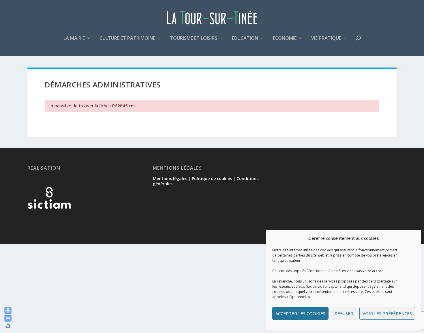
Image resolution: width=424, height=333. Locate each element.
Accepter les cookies (300, 313)
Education (245, 38)
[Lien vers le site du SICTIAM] (49, 218)
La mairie (74, 38)
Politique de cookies (212, 178)
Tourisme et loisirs (193, 38)
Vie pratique (326, 38)
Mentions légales (170, 178)
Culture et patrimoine (127, 38)
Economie (285, 38)
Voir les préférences (387, 313)
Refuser (344, 313)
